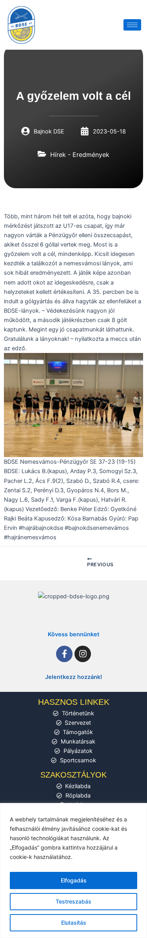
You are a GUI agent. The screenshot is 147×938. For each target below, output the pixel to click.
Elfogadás (74, 880)
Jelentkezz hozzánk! (73, 677)
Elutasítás (73, 922)
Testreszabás (73, 901)
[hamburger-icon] (132, 25)
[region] (73, 870)
